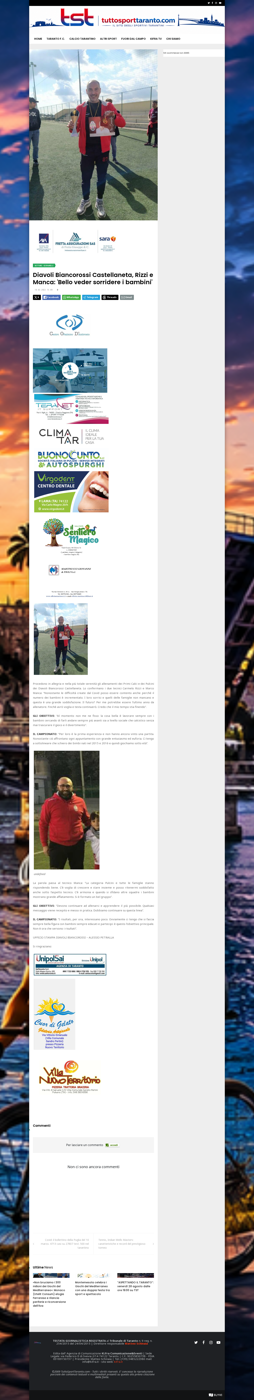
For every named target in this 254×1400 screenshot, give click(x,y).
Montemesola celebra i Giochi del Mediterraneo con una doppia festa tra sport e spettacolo (92, 1288)
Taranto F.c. (55, 39)
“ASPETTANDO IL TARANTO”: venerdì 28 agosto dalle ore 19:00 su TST (135, 1286)
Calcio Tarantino (82, 39)
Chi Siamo (173, 39)
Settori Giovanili (44, 266)
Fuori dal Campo (133, 39)
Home (38, 39)
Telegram (92, 297)
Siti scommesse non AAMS (176, 53)
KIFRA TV (156, 39)
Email (129, 297)
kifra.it (118, 1361)
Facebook (53, 297)
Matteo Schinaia (136, 1343)
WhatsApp (73, 297)
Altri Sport (108, 39)
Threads (112, 297)
